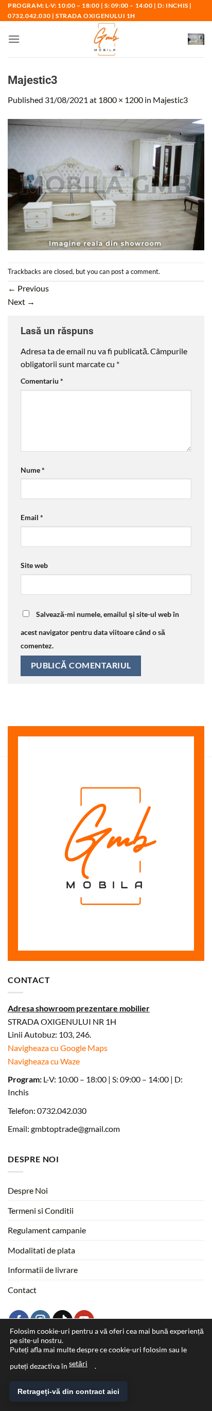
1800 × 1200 (120, 100)
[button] (14, 38)
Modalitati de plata (41, 1250)
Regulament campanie (47, 1230)
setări (78, 1363)
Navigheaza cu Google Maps (58, 1048)
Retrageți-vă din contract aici (68, 1391)
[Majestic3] (106, 183)
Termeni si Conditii (41, 1210)
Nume (33, 470)
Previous (28, 288)
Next (21, 301)
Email (32, 517)
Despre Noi (28, 1190)
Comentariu (42, 380)
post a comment (134, 271)
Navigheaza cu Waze (44, 1061)
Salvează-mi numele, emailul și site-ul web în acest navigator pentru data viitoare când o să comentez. (100, 630)
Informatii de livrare (43, 1270)
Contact (22, 1290)
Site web (34, 565)
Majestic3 (170, 100)
